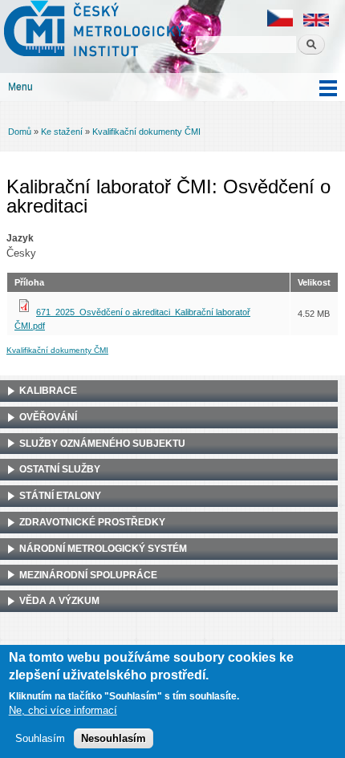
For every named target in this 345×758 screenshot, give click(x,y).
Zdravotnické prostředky (92, 522)
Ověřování (48, 417)
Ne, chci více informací (63, 710)
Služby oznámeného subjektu (102, 443)
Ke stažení (62, 131)
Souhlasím (40, 738)
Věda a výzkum (59, 600)
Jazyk (20, 238)
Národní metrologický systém (103, 548)
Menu (20, 86)
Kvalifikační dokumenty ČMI (146, 131)
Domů (19, 131)
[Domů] (92, 30)
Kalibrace (48, 390)
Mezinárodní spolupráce (88, 575)
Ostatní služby (59, 469)
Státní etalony (60, 495)
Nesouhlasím (113, 738)
